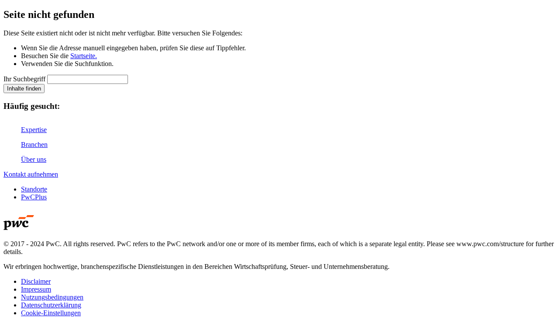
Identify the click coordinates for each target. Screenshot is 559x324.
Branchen (34, 144)
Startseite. (83, 55)
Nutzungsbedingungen (52, 297)
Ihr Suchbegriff (24, 79)
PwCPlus (34, 197)
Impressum (36, 289)
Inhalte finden (24, 88)
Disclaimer (36, 281)
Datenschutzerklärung (51, 305)
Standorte (34, 189)
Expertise (34, 129)
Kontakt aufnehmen (30, 174)
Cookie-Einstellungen (51, 313)
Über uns (33, 159)
